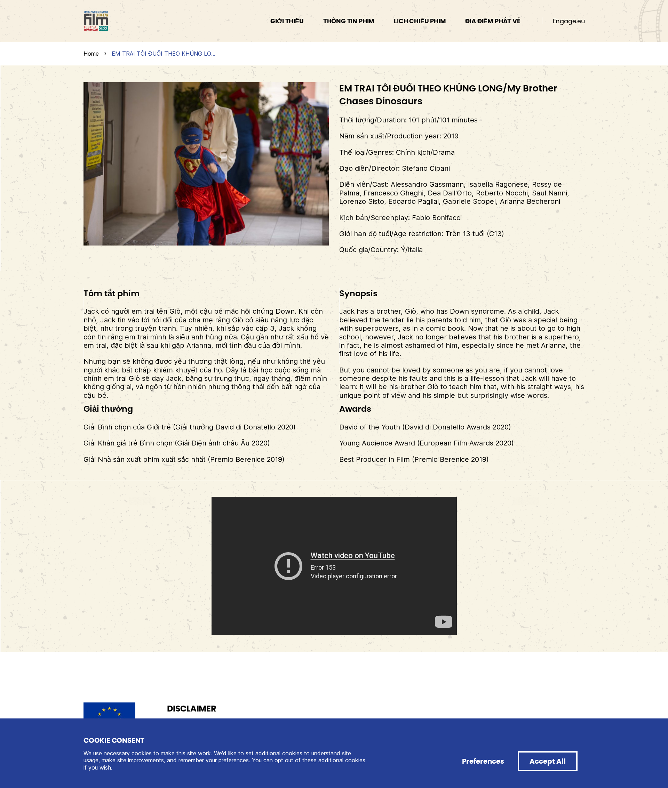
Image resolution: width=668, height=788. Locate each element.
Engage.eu (569, 21)
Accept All (548, 761)
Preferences (483, 761)
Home (91, 53)
